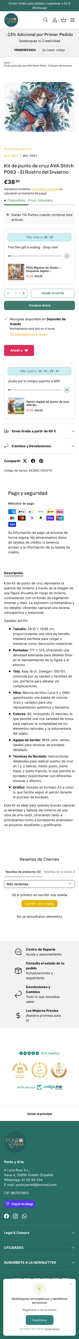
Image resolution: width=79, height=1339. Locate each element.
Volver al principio (39, 1113)
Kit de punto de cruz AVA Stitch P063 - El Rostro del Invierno (38, 65)
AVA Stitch (11, 155)
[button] (63, 20)
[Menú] (72, 20)
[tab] (13, 572)
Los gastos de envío (45, 189)
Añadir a (16, 350)
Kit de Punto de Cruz (18, 149)
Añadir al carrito (53, 293)
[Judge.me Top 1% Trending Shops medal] (39, 1070)
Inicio (7, 62)
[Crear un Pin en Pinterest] (41, 461)
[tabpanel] (39, 704)
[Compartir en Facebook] (33, 461)
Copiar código (55, 50)
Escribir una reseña (39, 904)
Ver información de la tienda (28, 334)
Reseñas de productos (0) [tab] (23, 871)
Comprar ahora (39, 305)
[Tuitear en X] (25, 461)
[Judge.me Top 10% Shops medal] (59, 1070)
